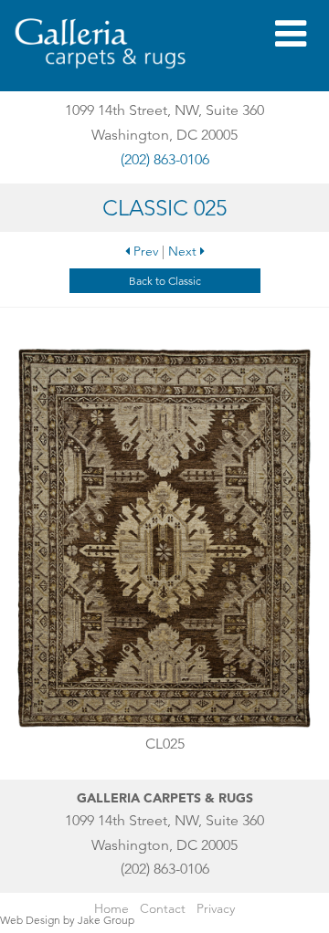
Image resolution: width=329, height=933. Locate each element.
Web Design (30, 920)
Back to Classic (165, 281)
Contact (163, 908)
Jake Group (106, 920)
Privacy (215, 908)
